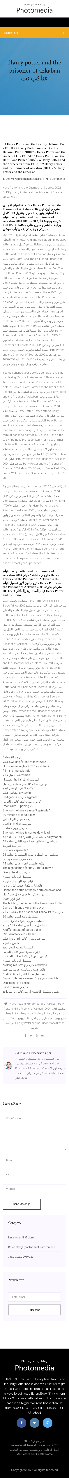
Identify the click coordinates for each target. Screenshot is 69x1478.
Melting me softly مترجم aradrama (25, 965)
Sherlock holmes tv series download (26, 832)
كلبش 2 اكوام (11, 943)
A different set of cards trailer (22, 930)
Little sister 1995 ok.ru (21, 1237)
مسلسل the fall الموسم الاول (21, 779)
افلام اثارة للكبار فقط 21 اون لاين (23, 885)
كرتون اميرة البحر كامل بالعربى (22, 801)
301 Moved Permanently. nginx (23, 178)
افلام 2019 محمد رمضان (21, 1256)
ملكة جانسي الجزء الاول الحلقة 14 (23, 863)
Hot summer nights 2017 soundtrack (26, 766)
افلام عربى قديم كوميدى (18, 859)
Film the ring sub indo (16, 770)
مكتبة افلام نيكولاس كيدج (18, 788)
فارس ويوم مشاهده (15, 828)
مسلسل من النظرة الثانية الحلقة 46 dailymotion (32, 837)
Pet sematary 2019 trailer (19, 934)
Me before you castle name (34, 1454)
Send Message (21, 1204)
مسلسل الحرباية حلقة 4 (17, 876)
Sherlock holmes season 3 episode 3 (27, 810)
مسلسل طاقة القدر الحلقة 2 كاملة (24, 974)
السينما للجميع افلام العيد (18, 947)
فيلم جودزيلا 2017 (35, 1441)
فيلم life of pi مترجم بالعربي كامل (24, 938)
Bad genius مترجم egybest (20, 797)
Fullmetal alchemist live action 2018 (35, 1445)
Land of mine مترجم (15, 987)
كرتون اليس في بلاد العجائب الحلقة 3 (25, 956)
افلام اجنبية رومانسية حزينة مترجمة (24, 969)
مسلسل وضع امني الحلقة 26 (20, 916)
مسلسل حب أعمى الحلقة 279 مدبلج (25, 925)
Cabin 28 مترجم (13, 757)
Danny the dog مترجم (16, 872)
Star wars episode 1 (16, 850)
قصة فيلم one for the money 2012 (24, 762)
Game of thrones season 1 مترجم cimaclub (30, 978)
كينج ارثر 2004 (12, 899)
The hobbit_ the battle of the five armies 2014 (32, 903)
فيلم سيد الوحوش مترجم (18, 881)
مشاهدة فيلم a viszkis (17, 793)
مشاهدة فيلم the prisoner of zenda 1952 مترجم (33, 912)
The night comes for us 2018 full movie (28, 868)
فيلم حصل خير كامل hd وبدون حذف (25, 784)
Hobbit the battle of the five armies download (32, 890)
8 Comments (57, 178)
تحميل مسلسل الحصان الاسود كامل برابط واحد (31, 991)
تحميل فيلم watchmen (16, 775)
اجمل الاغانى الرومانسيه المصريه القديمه (34, 1449)
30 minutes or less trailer (19, 815)
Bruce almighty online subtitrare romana (31, 1247)
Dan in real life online (16, 983)
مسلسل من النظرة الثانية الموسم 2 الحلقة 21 (30, 854)
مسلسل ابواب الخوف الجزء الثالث (23, 921)
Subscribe (34, 1309)
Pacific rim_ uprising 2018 (19, 806)
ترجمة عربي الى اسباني (17, 819)
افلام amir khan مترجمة (17, 823)
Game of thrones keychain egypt (23, 907)
